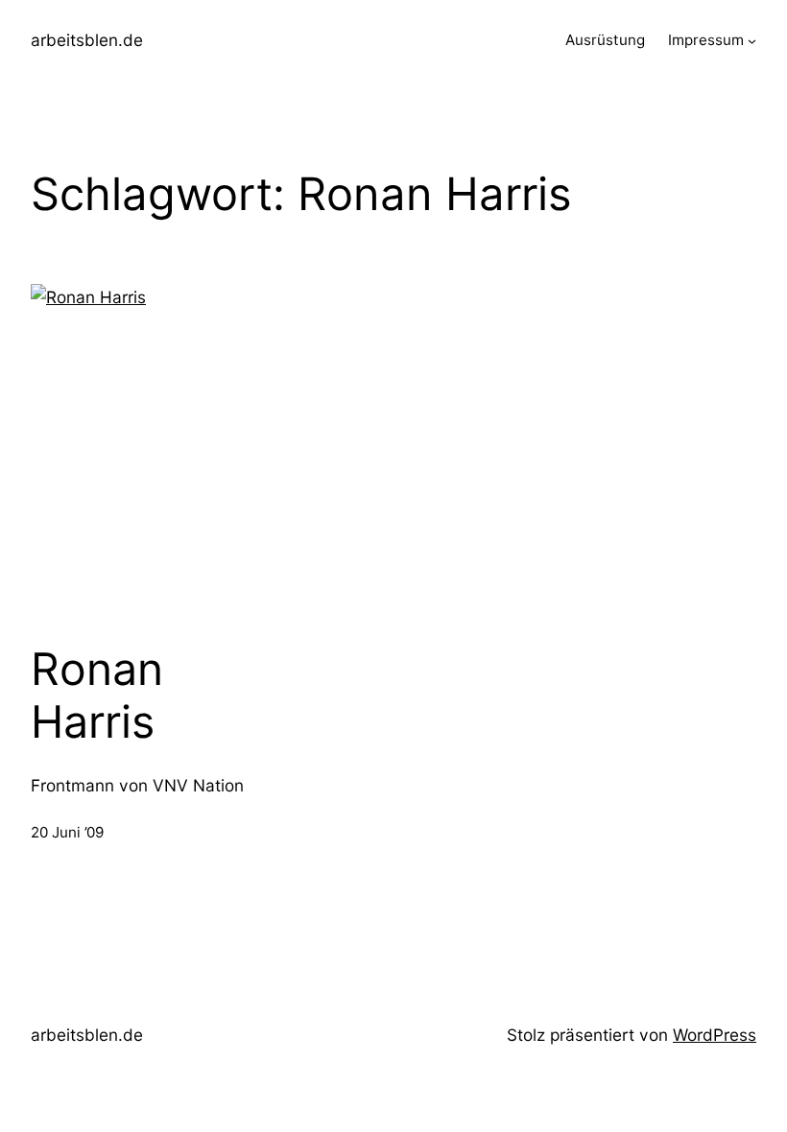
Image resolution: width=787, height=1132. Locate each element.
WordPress (714, 1035)
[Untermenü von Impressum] (752, 40)
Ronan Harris (97, 696)
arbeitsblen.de (87, 40)
